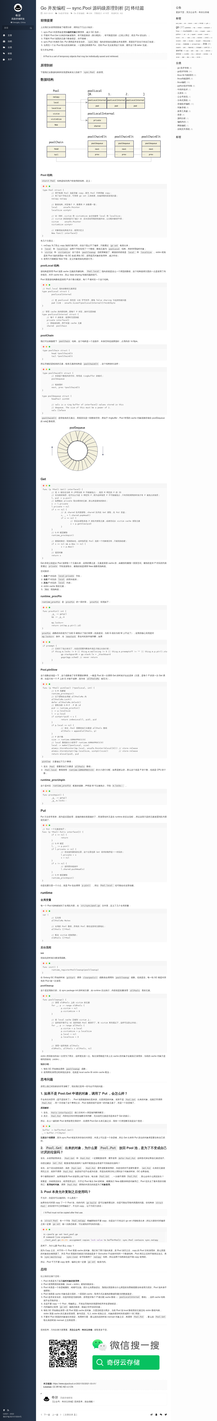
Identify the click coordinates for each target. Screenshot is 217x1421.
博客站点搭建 (207, 41)
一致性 (189, 37)
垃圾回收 (187, 44)
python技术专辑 (184, 85)
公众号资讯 (182, 96)
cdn (185, 23)
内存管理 (200, 37)
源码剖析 (179, 54)
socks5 (207, 34)
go (179, 27)
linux (179, 31)
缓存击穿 (199, 54)
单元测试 (192, 41)
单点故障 (199, 41)
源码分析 (209, 51)
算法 (193, 54)
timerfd (178, 37)
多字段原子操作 (197, 44)
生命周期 (187, 54)
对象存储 (191, 47)
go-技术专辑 (183, 67)
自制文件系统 (183, 128)
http (195, 27)
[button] (70, 1414)
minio (197, 31)
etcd (197, 23)
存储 (206, 43)
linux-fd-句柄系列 (185, 74)
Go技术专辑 (63, 13)
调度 (184, 57)
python (179, 34)
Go (75, 13)
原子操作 (179, 44)
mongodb (203, 31)
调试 (189, 57)
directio (191, 23)
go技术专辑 (182, 71)
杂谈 (188, 51)
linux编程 (181, 82)
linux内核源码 (188, 31)
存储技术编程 (183, 103)
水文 (203, 51)
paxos (209, 31)
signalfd (194, 34)
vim (184, 37)
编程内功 (181, 121)
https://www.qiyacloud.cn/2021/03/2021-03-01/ (74, 1383)
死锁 (198, 51)
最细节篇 (180, 50)
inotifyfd (200, 27)
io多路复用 (207, 27)
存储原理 (179, 47)
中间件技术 (182, 89)
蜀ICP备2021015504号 (12, 1416)
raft (185, 34)
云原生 (180, 92)
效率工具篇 (182, 110)
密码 (185, 47)
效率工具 (207, 47)
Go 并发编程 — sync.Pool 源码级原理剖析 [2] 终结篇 (92, 8)
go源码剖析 (188, 27)
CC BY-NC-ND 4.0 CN (63, 1386)
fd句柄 (202, 23)
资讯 (194, 57)
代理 (194, 37)
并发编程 (199, 47)
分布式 (207, 37)
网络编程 (181, 125)
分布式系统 (182, 100)
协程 (185, 41)
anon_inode (179, 23)
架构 (193, 51)
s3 (189, 34)
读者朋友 (206, 54)
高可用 (199, 57)
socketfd (201, 34)
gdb (208, 23)
